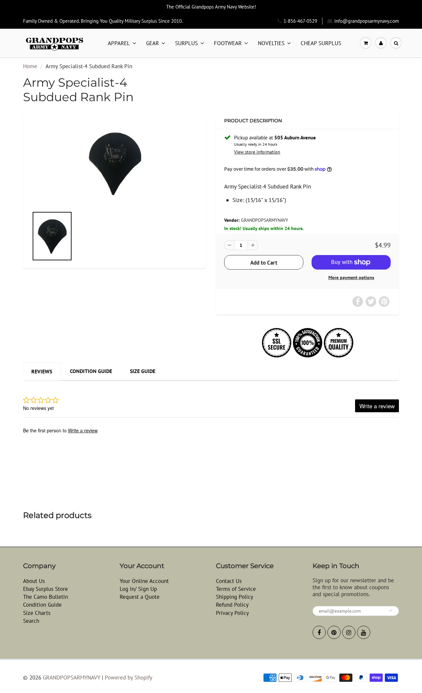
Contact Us (229, 581)
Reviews (41, 371)
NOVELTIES (271, 43)
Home (30, 66)
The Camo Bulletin (45, 596)
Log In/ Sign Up (138, 588)
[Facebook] (319, 632)
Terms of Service (236, 588)
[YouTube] (363, 632)
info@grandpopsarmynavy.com (366, 21)
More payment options (351, 277)
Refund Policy (232, 604)
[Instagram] (348, 632)
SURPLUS (186, 43)
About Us (34, 581)
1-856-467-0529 (300, 21)
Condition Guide (91, 371)
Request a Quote (140, 596)
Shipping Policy (234, 596)
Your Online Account (144, 581)
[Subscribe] (390, 610)
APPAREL (119, 43)
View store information (257, 152)
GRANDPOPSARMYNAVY (264, 220)
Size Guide (142, 371)
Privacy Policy (232, 613)
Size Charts (36, 613)
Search (31, 620)
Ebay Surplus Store (45, 588)
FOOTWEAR (228, 43)
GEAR (152, 43)
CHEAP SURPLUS (321, 43)
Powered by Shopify (128, 677)
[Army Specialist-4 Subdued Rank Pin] (114, 163)
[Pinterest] (334, 632)
